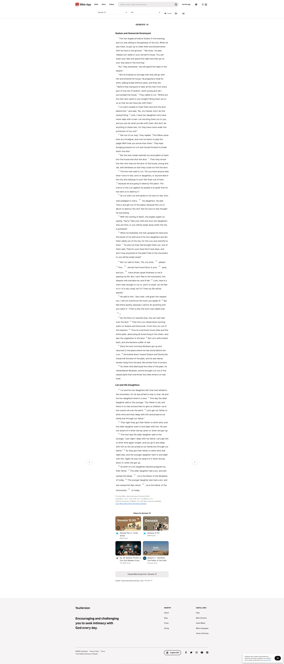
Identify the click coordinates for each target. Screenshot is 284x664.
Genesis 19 (102, 12)
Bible (96, 4)
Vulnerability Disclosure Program (86, 654)
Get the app (186, 4)
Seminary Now (152, 563)
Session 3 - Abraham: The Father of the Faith (158, 559)
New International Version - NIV (132, 581)
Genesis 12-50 (155, 533)
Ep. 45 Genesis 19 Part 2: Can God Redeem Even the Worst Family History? (130, 559)
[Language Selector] (196, 4)
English (117, 581)
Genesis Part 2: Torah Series (129, 534)
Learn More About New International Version (131, 503)
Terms (103, 651)
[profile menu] (204, 4)
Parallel (169, 13)
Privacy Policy (94, 651)
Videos (111, 4)
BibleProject (124, 538)
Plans (104, 4)
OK (278, 658)
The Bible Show (125, 563)
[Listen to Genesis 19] (176, 13)
